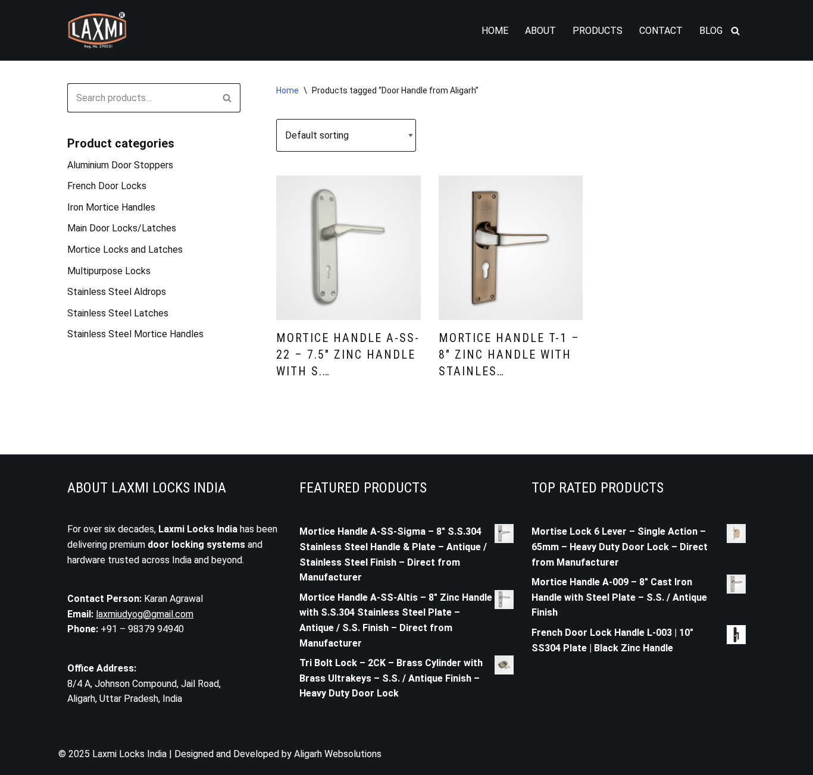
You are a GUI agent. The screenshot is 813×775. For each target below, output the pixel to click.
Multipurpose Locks (109, 271)
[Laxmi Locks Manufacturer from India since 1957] (97, 30)
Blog (711, 30)
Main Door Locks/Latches (121, 228)
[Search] (735, 30)
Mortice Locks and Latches (125, 249)
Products (598, 30)
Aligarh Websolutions (338, 754)
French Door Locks (106, 186)
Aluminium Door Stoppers (120, 165)
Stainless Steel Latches (117, 313)
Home (494, 30)
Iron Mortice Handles (111, 207)
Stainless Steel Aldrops (116, 291)
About (540, 30)
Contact (661, 30)
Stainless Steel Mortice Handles (135, 334)
